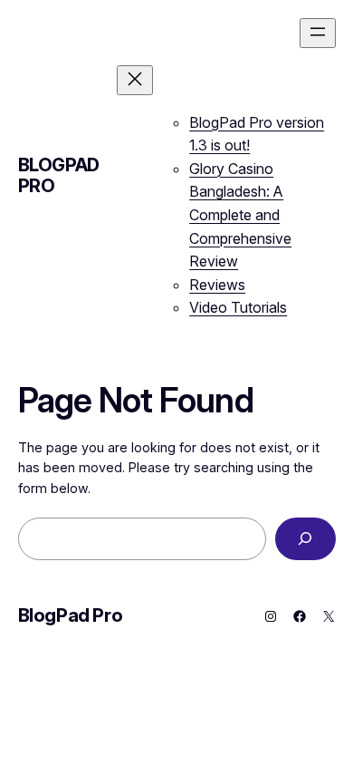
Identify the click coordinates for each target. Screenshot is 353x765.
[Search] (305, 539)
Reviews (217, 285)
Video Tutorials (238, 307)
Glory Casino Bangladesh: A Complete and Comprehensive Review (240, 215)
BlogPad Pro (59, 175)
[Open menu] (318, 33)
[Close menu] (135, 80)
